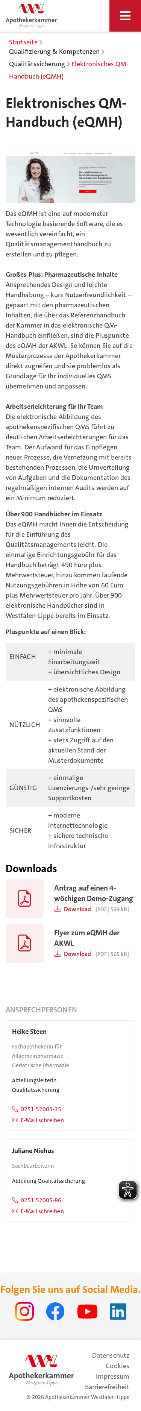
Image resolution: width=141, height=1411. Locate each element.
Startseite (23, 42)
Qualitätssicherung (37, 63)
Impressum (112, 1376)
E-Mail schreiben (42, 1120)
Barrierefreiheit (107, 1386)
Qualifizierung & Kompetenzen (54, 51)
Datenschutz (110, 1355)
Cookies (117, 1365)
